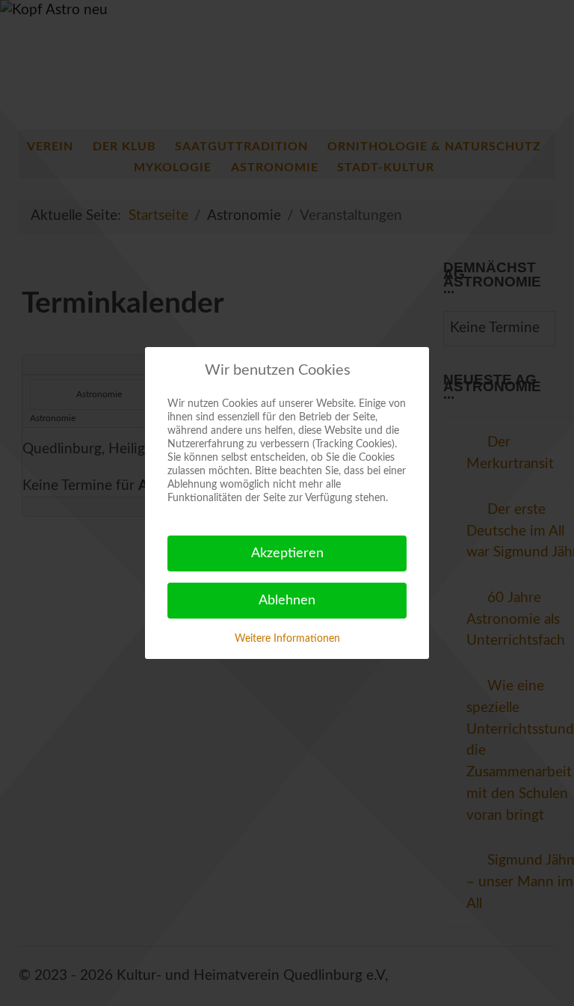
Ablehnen (287, 600)
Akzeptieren (287, 553)
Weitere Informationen (287, 639)
